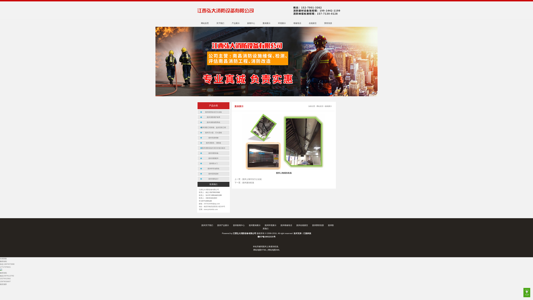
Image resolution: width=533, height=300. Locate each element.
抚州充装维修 (213, 138)
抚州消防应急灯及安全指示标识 (213, 148)
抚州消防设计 (213, 179)
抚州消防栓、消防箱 (213, 143)
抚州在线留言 (302, 225)
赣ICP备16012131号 (267, 237)
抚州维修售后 (286, 225)
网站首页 (320, 106)
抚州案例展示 (255, 225)
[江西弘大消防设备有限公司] (269, 16)
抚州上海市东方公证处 (252, 179)
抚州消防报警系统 (213, 122)
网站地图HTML (259, 250)
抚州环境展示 (270, 225)
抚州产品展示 (223, 225)
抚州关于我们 (207, 225)
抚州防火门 (213, 163)
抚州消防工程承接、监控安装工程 (213, 127)
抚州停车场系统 (213, 169)
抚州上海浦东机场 (270, 246)
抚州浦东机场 (248, 183)
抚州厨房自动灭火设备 (213, 112)
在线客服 (3, 259)
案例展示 (328, 106)
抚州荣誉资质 (318, 225)
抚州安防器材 (213, 174)
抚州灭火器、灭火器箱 (213, 133)
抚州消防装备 (213, 153)
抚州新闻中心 (239, 225)
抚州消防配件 (213, 158)
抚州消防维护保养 (213, 117)
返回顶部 (3, 284)
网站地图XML (274, 250)
